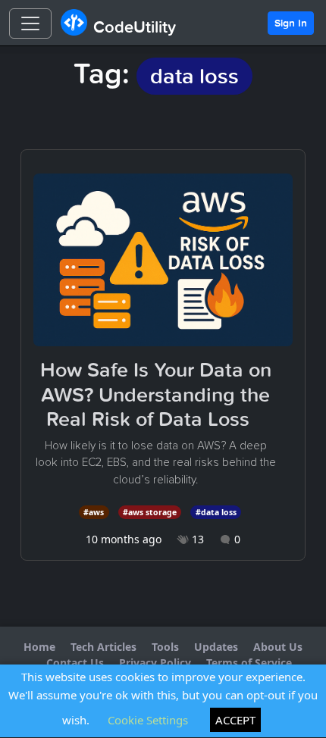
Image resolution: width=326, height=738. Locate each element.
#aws (93, 512)
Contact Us (75, 662)
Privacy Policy (155, 662)
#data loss (216, 512)
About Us (277, 646)
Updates (216, 646)
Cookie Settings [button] (148, 719)
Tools (165, 646)
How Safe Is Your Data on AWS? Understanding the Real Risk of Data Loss (155, 394)
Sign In (290, 23)
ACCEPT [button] (235, 719)
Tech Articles (103, 646)
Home (39, 646)
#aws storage (150, 512)
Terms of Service (249, 662)
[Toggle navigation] (30, 23)
